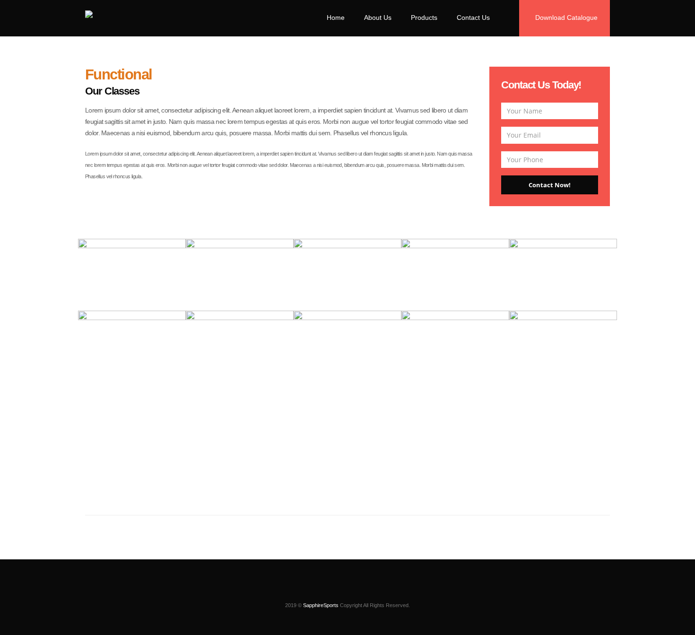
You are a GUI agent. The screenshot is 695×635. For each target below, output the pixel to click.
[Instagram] (323, 590)
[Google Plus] (372, 590)
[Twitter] (355, 590)
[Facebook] (339, 590)
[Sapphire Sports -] (119, 16)
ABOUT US (348, 503)
